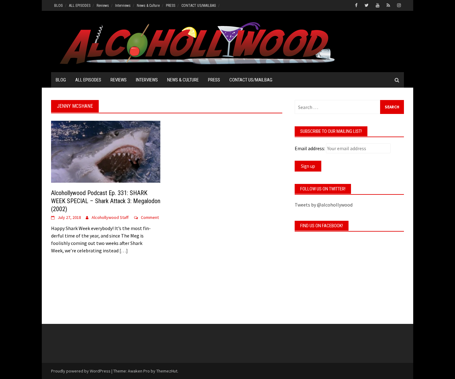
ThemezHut (166, 371)
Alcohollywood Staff (110, 217)
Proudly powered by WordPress (80, 371)
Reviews (103, 5)
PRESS (170, 5)
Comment (150, 217)
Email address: (310, 148)
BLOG (58, 5)
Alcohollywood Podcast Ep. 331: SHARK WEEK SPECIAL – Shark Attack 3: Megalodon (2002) (105, 201)
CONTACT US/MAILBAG (198, 5)
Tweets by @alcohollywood (324, 205)
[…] (123, 250)
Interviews (123, 5)
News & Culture (148, 5)
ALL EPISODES (79, 5)
